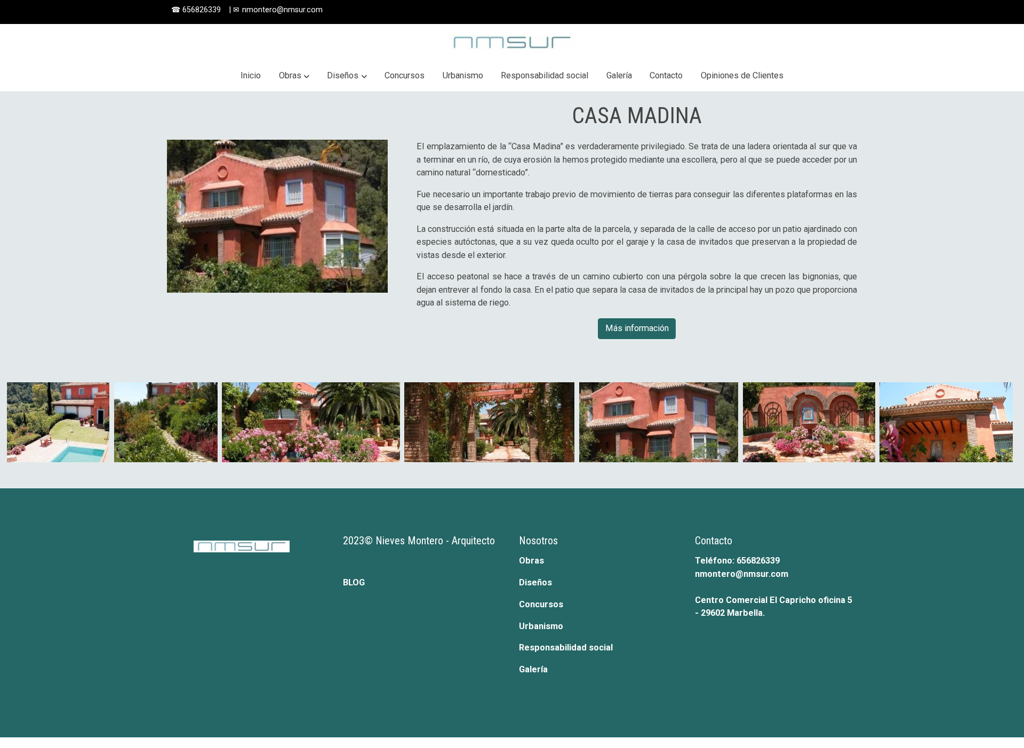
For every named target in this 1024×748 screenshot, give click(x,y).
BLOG (354, 582)
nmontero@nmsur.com (282, 9)
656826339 (202, 9)
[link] (512, 42)
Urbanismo (541, 626)
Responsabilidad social (566, 647)
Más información (637, 328)
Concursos (541, 604)
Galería (533, 669)
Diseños (535, 582)
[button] (294, 76)
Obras (531, 561)
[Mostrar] (58, 422)
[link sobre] (248, 545)
